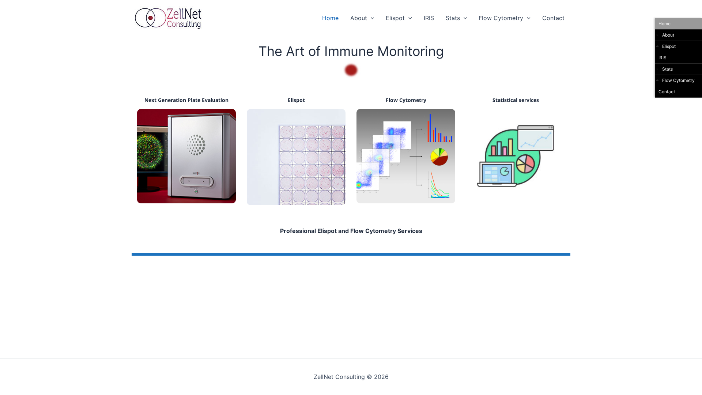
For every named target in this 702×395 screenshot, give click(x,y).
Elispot (395, 18)
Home (330, 18)
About (358, 18)
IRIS (429, 18)
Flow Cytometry (501, 18)
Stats (453, 18)
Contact (553, 18)
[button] (370, 18)
